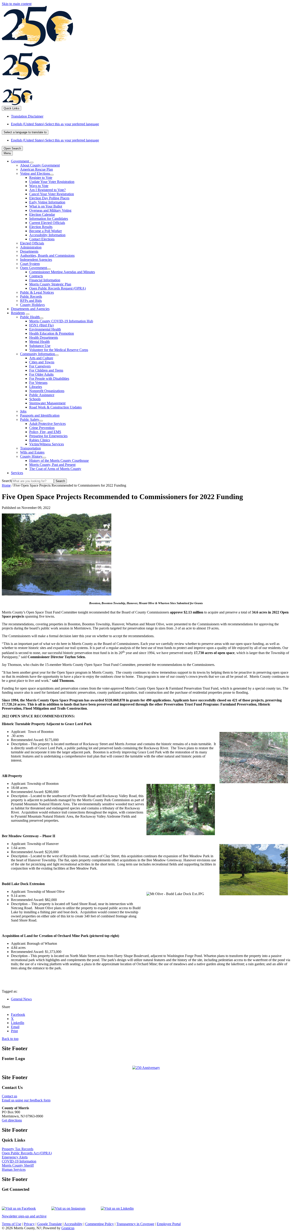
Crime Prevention (42, 428)
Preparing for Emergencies (48, 436)
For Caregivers (40, 366)
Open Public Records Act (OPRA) (27, 1153)
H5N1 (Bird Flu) (41, 325)
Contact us (9, 1096)
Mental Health (39, 342)
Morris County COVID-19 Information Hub (61, 321)
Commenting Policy (99, 1224)
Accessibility (73, 1224)
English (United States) (55, 124)
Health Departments (43, 337)
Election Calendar (42, 214)
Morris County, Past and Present (52, 465)
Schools (35, 399)
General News (21, 999)
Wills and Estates (32, 452)
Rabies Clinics (39, 440)
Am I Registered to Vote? (47, 190)
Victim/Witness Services (46, 444)
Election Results (40, 227)
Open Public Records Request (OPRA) (57, 288)
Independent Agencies (36, 260)
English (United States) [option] (55, 140)
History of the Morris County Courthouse (59, 460)
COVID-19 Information (19, 1161)
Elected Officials (32, 243)
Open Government (33, 268)
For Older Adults (41, 374)
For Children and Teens (46, 370)
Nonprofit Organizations (46, 391)
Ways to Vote (38, 186)
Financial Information (44, 280)
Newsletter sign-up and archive (24, 1216)
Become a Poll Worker (45, 231)
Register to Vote (40, 178)
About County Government (40, 165)
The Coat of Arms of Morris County (55, 469)
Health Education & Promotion (51, 333)
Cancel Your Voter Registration (51, 194)
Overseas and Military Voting (50, 210)
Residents (18, 313)
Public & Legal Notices (37, 292)
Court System (30, 264)
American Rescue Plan (36, 169)
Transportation (30, 448)
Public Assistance (41, 395)
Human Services (14, 1169)
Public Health (30, 317)
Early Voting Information (47, 202)
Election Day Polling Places (49, 198)
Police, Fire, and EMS (45, 432)
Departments (29, 251)
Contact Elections (42, 239)
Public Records (31, 296)
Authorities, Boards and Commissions (47, 255)
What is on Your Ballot (45, 206)
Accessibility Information (47, 235)
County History (31, 456)
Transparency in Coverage (135, 1224)
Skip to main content (16, 4)
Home (6, 485)
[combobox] (25, 132)
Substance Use (39, 346)
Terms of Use (11, 1224)
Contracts (36, 276)
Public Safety (29, 419)
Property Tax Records (17, 1149)
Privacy (29, 1224)
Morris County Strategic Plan (50, 284)
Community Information (37, 354)
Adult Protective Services (47, 424)
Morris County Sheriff (18, 1165)
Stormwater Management (47, 403)
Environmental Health (45, 329)
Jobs (23, 411)
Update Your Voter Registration (51, 182)
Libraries (35, 387)
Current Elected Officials (47, 223)
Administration (31, 247)
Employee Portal (169, 1224)
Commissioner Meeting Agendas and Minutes (62, 272)
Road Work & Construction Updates (55, 407)
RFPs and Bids (31, 301)
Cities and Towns (41, 362)
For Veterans (38, 383)
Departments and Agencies (30, 309)
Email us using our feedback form (26, 1100)
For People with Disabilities (49, 378)
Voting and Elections (35, 173)
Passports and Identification (40, 415)
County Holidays (32, 305)
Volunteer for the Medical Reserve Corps (58, 350)
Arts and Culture (41, 358)
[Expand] (32, 162)
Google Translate (49, 1224)
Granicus (67, 1228)
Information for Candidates (48, 219)
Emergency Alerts (15, 1157)
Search (7, 481)
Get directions (12, 1120)
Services (17, 473)
